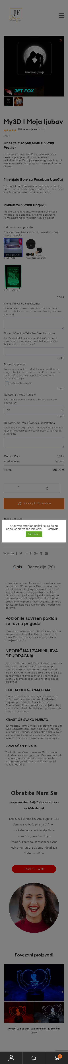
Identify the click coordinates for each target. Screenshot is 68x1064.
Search (34, 1058)
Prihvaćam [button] (34, 534)
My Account (11, 1058)
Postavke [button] (52, 529)
